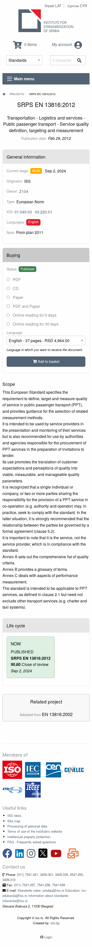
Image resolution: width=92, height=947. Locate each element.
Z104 (23, 191)
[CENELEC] (74, 769)
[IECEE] (33, 789)
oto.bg (55, 923)
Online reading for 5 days (34, 315)
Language (14, 332)
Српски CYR (77, 5)
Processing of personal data (27, 826)
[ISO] (12, 769)
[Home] (3, 94)
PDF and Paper (26, 306)
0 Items (30, 44)
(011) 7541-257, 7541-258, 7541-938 (39, 885)
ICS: (10, 211)
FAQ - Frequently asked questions (31, 842)
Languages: (16, 222)
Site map (13, 821)
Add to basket (48, 361)
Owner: (12, 191)
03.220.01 (43, 212)
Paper (17, 297)
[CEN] (53, 769)
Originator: (15, 181)
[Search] (79, 60)
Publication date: (34, 138)
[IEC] (33, 769)
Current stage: (18, 170)
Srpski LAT (53, 5)
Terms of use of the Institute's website (34, 831)
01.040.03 (23, 212)
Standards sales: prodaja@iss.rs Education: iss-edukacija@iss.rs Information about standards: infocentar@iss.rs (44, 895)
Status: (12, 269)
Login (48, 937)
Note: (11, 232)
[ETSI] (12, 789)
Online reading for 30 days (35, 324)
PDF (16, 279)
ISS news (14, 815)
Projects (17, 94)
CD (15, 288)
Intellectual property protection (28, 836)
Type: (11, 201)
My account (62, 44)
